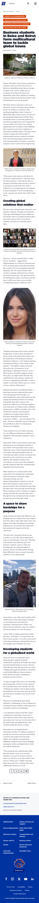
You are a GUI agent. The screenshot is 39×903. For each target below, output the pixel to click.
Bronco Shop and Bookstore (26, 846)
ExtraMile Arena (25, 851)
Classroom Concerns (16, 890)
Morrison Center (25, 840)
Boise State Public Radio (26, 829)
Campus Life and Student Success (15, 20)
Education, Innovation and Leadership (17, 23)
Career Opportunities (10, 828)
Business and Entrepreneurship (15, 16)
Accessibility (21, 887)
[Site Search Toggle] (28, 3)
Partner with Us (8, 840)
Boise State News (8, 11)
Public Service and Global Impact (15, 27)
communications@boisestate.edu (14, 803)
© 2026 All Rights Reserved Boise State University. (19, 898)
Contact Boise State (20, 894)
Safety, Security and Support (27, 823)
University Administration (8, 852)
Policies (27, 890)
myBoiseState (8, 822)
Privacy (30, 887)
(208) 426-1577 (8, 807)
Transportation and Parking (26, 835)
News (18, 11)
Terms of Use (11, 887)
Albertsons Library (9, 834)
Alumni (5, 844)
